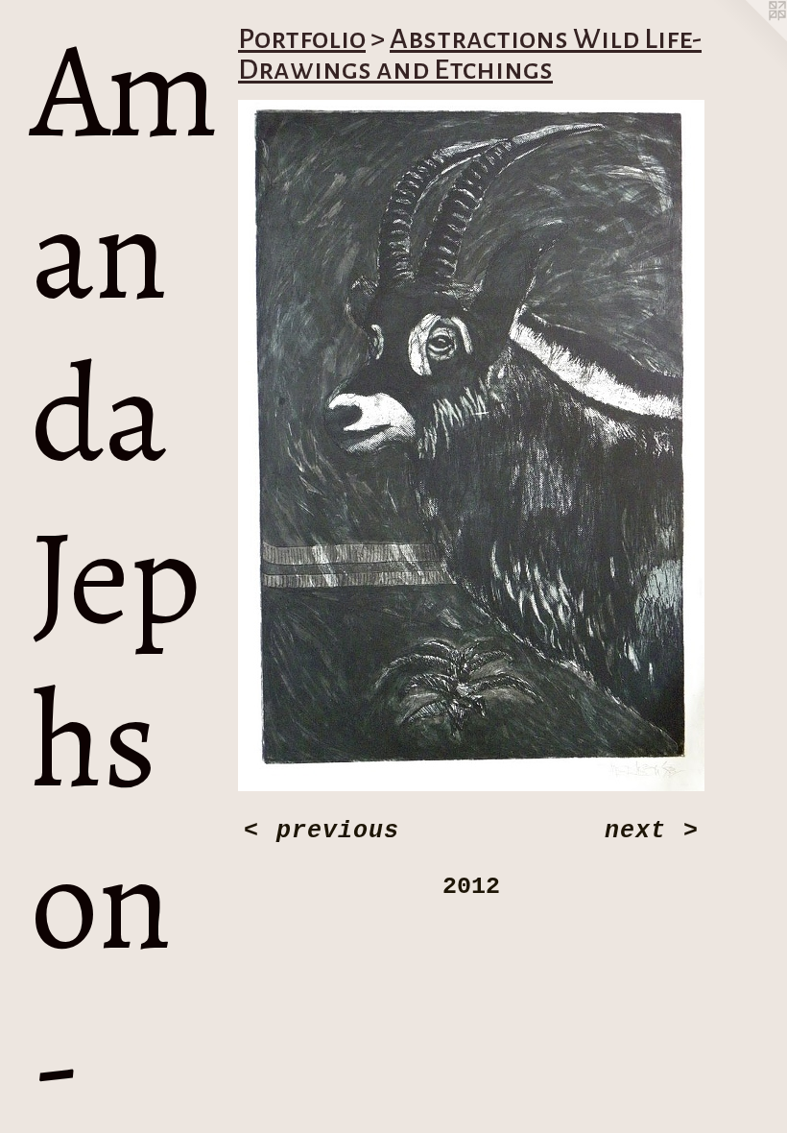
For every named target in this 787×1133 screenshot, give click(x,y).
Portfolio (302, 38)
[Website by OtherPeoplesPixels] (748, 38)
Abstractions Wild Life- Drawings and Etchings (470, 53)
